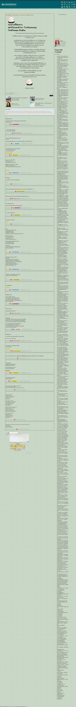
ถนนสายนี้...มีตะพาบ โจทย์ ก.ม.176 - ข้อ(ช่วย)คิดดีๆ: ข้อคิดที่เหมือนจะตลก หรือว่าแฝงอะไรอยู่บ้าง (62, 312)
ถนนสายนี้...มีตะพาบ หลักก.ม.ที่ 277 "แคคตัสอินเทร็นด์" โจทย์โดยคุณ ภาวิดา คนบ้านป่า (63, 95)
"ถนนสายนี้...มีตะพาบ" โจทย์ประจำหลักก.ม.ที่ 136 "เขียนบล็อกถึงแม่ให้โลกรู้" (62, 499)
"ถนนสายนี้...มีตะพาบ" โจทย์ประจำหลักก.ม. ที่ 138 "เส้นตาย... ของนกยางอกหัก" (62, 492)
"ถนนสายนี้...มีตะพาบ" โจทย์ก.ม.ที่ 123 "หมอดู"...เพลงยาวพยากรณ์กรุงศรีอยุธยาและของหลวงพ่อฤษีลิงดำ (62, 541)
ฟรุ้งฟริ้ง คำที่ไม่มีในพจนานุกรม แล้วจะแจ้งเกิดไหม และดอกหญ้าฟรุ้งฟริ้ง (62, 417)
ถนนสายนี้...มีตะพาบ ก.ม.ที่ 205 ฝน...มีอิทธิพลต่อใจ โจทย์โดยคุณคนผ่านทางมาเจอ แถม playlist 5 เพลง (62, 203)
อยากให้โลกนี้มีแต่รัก (60, 696)
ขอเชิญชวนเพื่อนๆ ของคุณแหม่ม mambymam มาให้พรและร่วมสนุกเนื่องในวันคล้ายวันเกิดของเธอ (62, 582)
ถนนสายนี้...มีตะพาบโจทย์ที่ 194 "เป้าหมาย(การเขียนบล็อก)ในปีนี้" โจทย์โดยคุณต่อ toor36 (62, 253)
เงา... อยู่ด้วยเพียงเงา (60, 634)
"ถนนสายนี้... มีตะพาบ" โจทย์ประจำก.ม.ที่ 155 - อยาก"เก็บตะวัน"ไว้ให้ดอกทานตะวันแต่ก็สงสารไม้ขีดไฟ (62, 435)
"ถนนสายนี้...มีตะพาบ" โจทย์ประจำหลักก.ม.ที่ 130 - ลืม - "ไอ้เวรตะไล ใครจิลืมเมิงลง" (62, 519)
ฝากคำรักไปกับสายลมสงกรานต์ (62, 600)
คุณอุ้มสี (7, 113)
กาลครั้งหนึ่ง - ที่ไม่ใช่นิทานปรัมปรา (62, 667)
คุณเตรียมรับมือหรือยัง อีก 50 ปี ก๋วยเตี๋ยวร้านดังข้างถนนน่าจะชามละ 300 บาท (62, 421)
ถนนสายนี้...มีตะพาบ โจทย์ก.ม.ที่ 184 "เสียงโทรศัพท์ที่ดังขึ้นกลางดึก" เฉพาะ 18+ (63, 289)
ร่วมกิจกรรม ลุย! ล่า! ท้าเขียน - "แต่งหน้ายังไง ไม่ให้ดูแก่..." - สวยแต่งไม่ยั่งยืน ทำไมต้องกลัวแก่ (62, 362)
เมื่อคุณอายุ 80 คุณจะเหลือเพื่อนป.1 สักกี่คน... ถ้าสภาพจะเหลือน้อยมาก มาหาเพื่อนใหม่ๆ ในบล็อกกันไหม (62, 165)
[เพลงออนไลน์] (67, 5)
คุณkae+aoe (25, 112)
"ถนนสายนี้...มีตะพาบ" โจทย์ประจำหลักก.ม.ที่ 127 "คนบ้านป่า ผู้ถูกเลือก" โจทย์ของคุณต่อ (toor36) (62, 528)
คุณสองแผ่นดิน (20, 112)
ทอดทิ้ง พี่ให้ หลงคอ (60, 649)
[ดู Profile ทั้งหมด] (63, 43)
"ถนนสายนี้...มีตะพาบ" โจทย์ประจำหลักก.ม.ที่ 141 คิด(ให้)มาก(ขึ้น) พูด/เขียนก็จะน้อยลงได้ (62, 482)
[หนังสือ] (72, 5)
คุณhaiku (46, 112)
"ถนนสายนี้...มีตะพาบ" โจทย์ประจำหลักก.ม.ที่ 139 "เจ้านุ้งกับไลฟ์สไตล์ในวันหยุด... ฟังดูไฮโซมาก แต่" (62, 489)
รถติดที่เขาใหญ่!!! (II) (60, 693)
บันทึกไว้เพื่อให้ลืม (60, 578)
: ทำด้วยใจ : (13, 103)
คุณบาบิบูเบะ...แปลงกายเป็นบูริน (39, 111)
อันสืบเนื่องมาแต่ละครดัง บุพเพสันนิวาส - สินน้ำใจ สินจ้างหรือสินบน (62, 229)
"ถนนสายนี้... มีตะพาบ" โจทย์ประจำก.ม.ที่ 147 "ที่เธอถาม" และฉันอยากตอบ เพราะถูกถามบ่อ (62, 463)
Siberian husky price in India (10, 396)
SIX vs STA (7, 386)
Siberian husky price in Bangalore (11, 401)
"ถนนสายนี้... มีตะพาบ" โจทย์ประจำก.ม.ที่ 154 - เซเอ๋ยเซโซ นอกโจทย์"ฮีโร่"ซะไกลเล (62, 440)
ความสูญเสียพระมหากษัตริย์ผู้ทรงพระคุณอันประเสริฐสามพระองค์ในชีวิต (62, 388)
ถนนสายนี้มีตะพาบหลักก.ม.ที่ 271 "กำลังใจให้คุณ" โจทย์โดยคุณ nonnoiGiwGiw (62, 107)
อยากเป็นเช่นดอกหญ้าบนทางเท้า (62, 612)
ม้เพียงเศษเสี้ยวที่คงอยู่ (61, 641)
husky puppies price (9, 404)
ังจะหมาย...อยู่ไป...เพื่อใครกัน (62, 627)
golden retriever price (9, 408)
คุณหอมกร (17, 111)
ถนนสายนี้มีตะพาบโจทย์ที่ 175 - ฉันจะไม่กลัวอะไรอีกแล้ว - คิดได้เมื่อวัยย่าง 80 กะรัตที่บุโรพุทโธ (62, 316)
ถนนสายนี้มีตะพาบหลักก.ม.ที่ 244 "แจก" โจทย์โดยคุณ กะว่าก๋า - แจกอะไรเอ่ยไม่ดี (62, 135)
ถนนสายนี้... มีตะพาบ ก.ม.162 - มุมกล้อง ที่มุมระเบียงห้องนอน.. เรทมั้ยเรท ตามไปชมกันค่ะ (62, 407)
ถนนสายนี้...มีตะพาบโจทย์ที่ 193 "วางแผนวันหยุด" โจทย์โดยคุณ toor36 (62, 256)
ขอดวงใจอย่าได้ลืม (60, 611)
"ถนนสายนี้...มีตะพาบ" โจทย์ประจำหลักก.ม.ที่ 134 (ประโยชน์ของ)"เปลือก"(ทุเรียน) (62, 506)
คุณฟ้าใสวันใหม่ (25, 111)
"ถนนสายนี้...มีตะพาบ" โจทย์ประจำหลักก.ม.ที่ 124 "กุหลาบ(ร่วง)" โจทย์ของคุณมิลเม (62, 538)
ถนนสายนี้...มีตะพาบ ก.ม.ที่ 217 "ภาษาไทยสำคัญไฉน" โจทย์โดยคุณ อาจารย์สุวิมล (62, 150)
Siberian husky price (9, 394)
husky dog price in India (9, 400)
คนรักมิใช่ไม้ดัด (59, 673)
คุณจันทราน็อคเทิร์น (41, 112)
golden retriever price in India (10, 407)
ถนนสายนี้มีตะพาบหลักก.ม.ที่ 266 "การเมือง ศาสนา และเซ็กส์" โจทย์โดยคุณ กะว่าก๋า (62, 120)
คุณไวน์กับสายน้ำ (12, 111)
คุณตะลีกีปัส (8, 111)
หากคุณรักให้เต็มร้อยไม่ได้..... (61, 638)
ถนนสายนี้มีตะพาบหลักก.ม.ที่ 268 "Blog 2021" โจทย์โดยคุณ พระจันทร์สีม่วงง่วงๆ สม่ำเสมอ (62, 113)
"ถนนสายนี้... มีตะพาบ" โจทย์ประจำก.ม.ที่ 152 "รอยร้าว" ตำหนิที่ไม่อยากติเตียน (62, 447)
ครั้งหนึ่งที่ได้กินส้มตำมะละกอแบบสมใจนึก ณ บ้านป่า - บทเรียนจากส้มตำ (62, 623)
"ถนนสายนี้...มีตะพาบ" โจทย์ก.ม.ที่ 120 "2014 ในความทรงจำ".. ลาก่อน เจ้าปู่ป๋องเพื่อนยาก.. (62, 552)
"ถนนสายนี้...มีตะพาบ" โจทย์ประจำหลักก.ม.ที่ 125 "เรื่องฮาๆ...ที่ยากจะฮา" (62, 534)
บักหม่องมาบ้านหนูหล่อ (60, 678)
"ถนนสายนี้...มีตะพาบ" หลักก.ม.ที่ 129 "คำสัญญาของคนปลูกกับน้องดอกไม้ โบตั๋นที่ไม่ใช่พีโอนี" (62, 523)
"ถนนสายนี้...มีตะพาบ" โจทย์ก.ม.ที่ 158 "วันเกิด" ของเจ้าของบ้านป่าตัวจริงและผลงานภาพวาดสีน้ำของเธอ (62, 425)
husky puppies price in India (10, 402)
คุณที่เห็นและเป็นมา (30, 112)
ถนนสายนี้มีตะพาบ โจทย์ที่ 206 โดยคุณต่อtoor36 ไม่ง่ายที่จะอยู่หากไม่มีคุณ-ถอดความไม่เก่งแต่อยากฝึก (62, 200)
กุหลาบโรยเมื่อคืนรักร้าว (61, 640)
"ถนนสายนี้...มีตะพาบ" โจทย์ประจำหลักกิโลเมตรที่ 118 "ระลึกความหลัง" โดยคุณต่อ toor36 (63, 559)
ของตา (58, 626)
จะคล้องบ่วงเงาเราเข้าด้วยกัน (61, 631)
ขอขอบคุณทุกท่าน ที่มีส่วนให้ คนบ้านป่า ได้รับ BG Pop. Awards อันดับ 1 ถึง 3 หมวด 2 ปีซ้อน (63, 335)
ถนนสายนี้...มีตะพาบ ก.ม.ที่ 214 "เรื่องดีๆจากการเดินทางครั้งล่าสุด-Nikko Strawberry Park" (62, 162)
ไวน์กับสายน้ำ (9, 143)
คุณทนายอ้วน (36, 112)
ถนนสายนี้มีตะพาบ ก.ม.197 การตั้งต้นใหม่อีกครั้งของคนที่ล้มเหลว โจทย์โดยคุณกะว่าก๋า (62, 241)
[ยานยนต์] (74, 3)
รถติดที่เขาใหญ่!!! (60, 694)
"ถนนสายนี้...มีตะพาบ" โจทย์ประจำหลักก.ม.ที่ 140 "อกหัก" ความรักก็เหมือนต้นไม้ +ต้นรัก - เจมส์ (62, 485)
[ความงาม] (62, 5)
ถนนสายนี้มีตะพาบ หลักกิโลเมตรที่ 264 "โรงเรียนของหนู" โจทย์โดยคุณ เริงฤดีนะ (62, 126)
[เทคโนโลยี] (72, 3)
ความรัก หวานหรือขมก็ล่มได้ (61, 639)
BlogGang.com (19, 706)
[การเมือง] (64, 5)
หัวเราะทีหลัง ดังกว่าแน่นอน (61, 617)
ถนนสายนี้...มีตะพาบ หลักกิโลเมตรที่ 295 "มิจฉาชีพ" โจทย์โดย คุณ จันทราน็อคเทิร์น (62, 66)
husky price (7, 398)
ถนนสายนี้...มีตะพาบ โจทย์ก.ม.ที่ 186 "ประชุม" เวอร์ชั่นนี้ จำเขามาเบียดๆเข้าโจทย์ (63, 283)
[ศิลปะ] (74, 5)
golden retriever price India (10, 410)
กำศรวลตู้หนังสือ (59, 614)
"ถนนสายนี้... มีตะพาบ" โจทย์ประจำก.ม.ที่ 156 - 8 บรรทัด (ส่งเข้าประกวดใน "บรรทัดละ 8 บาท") (62, 432)
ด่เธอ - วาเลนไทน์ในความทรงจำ (62, 652)
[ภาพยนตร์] (67, 3)
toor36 (10, 207)
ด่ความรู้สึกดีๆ (59, 681)
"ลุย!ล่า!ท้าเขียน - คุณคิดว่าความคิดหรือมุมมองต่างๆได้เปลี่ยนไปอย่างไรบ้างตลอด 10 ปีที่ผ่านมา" (63, 355)
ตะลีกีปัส (8, 124)
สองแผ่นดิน (8, 279)
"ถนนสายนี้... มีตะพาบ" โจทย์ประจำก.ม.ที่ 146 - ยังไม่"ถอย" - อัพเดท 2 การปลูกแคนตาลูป (62, 467)
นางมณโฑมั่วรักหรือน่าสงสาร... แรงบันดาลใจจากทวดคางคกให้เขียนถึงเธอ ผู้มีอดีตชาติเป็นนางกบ (62, 172)
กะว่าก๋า (8, 172)
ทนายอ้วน (8, 198)
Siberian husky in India (9, 397)
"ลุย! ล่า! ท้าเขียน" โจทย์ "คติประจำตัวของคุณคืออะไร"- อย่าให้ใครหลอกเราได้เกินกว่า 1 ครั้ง (62, 328)
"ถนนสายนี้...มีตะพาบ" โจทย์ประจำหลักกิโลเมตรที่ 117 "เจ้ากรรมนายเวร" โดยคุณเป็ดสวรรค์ (62, 562)
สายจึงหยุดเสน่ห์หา (60, 670)
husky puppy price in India (10, 403)
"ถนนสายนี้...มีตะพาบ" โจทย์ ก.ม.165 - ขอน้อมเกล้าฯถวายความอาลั (62, 391)
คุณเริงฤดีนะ (50, 112)
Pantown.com (12, 706)
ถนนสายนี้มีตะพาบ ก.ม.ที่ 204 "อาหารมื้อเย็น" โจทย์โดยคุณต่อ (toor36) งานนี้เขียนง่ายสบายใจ (62, 212)
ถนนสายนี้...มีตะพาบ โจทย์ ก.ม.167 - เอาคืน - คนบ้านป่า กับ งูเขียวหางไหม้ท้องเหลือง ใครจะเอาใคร (62, 379)
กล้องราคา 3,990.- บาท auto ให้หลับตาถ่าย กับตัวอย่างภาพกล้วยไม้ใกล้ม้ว (62, 619)
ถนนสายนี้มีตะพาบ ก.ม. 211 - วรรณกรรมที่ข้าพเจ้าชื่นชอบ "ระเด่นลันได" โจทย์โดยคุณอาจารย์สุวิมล (62, 175)
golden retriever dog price (10, 413)
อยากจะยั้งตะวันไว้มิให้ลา (61, 628)
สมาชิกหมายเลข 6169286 (10, 389)
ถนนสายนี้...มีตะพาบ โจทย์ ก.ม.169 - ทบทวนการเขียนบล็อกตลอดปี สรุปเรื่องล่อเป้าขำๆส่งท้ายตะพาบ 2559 (62, 358)
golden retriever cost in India (10, 409)
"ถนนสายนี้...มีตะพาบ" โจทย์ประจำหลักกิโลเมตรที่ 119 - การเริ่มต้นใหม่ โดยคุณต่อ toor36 (62, 555)
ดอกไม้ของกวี (59, 697)
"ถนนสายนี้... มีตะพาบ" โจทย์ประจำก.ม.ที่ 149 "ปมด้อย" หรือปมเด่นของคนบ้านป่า (62, 456)
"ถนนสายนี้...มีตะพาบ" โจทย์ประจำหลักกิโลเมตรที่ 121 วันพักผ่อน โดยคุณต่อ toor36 (62, 548)
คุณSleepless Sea (31, 111)
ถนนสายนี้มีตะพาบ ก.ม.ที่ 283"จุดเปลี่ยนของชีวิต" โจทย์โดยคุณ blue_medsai (62, 77)
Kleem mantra (8, 425)
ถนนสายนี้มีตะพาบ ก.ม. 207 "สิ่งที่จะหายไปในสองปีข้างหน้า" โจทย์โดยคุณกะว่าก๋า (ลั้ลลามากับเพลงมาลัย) (62, 196)
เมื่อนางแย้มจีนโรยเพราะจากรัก (62, 632)
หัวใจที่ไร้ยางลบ (59, 605)
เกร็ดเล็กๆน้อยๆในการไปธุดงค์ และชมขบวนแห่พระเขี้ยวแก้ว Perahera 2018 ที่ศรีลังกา (62, 179)
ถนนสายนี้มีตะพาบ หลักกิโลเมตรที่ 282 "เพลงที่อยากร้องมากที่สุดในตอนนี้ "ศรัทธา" (62, 80)
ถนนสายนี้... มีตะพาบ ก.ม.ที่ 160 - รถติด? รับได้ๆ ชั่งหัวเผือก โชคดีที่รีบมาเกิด (62, 413)
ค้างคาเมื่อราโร (59, 613)
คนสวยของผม (59, 591)
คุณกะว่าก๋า (21, 111)
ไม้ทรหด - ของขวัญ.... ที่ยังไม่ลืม (62, 672)
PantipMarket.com (7, 706)
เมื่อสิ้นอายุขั (59, 677)
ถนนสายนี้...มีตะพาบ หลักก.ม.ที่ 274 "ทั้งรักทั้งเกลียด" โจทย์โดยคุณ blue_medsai (62, 98)
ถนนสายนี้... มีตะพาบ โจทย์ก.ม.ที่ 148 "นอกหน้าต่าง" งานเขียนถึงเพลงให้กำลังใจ (62, 460)
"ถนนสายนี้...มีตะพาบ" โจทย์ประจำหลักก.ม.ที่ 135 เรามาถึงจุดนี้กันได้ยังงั (62, 503)
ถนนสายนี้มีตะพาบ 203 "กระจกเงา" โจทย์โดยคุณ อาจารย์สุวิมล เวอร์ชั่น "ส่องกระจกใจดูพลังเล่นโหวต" (62, 215)
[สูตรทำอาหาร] (62, 3)
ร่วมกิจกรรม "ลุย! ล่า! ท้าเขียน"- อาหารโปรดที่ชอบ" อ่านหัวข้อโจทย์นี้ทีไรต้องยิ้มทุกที (63, 365)
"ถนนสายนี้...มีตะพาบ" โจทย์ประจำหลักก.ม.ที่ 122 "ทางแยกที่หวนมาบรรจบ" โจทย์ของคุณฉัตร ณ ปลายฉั (62, 545)
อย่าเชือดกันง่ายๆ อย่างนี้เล (61, 666)
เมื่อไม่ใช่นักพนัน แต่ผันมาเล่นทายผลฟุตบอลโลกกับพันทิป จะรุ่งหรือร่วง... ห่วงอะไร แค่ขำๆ (62, 193)
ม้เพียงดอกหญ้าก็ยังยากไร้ (61, 633)
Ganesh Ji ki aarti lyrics (9, 427)
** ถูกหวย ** (59, 671)
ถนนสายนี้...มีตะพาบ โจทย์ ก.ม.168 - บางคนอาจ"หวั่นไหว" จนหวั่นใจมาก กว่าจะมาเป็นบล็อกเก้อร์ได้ (62, 371)
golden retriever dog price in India (11, 411)
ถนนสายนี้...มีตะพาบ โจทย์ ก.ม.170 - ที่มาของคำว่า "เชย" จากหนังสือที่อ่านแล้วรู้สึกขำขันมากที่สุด (62, 339)
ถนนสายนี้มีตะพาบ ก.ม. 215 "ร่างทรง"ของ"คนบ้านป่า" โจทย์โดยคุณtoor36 (62, 158)
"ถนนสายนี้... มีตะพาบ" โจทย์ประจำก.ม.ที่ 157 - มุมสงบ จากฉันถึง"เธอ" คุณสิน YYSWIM (62, 428)
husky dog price (8, 405)
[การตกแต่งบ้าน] (69, 3)
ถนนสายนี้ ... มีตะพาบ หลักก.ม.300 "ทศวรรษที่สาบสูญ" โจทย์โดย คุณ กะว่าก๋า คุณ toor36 (63, 57)
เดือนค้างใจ (59, 604)
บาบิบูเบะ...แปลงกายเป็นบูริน (11, 191)
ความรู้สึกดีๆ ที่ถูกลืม (60, 592)
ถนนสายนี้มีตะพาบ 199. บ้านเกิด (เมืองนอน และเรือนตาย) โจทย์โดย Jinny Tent (62, 235)
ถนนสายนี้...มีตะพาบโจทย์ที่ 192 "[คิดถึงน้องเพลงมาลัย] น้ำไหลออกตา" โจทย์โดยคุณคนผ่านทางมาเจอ (62, 260)
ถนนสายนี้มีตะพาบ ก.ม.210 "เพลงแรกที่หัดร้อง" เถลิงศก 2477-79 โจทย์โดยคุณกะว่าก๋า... (63, 182)
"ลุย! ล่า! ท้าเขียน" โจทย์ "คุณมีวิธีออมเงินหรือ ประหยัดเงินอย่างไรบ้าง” (62, 332)
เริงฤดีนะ (8, 372)
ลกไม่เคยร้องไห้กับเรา (61, 590)
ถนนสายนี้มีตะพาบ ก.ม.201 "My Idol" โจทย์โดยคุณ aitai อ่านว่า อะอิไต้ (62, 225)
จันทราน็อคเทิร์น (9, 329)
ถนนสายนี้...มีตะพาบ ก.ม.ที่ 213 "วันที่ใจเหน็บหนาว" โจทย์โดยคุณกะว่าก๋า (62, 168)
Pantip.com (2, 706)
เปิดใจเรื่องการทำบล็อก (61, 695)
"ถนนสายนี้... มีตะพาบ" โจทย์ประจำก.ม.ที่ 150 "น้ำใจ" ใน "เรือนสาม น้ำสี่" (62, 453)
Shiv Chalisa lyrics (8, 426)
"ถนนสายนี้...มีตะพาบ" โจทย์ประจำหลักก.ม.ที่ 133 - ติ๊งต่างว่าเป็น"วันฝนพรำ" (62, 510)
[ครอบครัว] (69, 5)
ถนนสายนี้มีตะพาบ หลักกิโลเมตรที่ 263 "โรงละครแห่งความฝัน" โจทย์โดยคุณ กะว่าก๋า (62, 129)
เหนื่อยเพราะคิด (59, 610)
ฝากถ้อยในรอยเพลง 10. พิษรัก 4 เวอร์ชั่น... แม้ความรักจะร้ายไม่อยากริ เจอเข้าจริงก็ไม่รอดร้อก (62, 218)
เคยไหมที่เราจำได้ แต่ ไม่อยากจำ (62, 105)
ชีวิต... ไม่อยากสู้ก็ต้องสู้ (60, 625)
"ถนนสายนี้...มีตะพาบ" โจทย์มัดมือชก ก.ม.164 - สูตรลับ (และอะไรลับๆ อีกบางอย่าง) (62, 399)
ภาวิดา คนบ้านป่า (9, 133)
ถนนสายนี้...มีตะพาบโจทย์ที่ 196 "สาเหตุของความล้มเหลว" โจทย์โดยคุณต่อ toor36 (63, 245)
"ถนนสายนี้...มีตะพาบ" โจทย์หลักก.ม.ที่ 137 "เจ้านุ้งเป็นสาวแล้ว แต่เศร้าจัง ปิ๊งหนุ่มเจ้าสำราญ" (62, 496)
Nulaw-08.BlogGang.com (62, 14)
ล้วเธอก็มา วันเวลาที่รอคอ (61, 653)
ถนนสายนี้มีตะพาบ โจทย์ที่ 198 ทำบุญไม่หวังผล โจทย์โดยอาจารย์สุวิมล (62, 238)
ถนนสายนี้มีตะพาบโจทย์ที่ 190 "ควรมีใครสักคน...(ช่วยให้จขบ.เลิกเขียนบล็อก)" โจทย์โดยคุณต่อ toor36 (62, 268)
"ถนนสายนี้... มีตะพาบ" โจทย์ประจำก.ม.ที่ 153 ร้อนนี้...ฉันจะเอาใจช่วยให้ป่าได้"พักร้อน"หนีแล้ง (62, 443)
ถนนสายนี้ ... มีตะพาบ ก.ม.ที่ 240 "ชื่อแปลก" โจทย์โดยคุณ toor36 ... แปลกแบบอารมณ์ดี (63, 143)
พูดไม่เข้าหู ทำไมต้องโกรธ (61, 419)
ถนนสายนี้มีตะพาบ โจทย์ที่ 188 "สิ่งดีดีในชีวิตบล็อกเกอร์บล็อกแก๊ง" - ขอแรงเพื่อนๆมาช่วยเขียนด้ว (62, 276)
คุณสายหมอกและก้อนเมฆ (13, 112)
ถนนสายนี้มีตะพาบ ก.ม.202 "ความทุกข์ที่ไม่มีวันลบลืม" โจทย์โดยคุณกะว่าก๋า (63, 222)
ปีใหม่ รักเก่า (59, 688)
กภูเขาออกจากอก (38, 98)
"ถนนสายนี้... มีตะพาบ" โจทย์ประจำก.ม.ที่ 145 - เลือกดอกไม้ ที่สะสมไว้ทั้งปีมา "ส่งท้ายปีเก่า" (63, 470)
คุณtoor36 (46, 111)
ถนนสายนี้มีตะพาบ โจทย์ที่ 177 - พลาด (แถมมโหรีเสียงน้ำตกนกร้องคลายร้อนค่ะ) (62, 309)
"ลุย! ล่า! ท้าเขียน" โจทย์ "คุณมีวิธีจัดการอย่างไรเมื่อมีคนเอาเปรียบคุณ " (63, 345)
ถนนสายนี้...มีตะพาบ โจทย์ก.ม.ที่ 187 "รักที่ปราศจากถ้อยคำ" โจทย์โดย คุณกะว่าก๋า (63, 280)
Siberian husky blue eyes (9, 415)
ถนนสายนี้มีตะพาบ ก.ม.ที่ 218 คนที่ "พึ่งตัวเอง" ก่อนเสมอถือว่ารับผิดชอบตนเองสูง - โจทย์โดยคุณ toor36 (62, 147)
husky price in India (9, 395)
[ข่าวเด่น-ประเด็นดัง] (64, 3)
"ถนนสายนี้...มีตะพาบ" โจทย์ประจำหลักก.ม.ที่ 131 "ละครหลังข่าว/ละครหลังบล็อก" (62, 516)
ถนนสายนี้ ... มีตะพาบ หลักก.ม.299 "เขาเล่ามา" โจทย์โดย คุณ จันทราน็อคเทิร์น (62, 60)
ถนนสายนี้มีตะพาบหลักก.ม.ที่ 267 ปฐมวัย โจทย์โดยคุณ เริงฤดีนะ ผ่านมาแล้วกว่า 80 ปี (62, 117)
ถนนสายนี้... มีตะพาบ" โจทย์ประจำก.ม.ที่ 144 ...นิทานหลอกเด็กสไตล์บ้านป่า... (62, 474)
